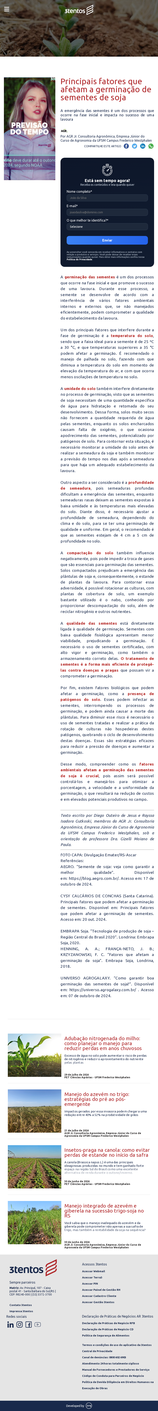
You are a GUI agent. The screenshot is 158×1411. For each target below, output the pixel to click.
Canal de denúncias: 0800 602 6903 (104, 1357)
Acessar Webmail (93, 1271)
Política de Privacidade (79, 259)
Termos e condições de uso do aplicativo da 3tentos (117, 1344)
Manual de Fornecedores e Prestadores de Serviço (116, 1369)
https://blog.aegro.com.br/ (93, 878)
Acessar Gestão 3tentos (98, 1302)
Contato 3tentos (20, 1305)
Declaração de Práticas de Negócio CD (108, 1329)
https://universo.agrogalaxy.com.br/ (102, 989)
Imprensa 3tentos (21, 1311)
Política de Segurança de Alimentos (105, 1335)
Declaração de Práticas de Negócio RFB (108, 1323)
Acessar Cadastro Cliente (99, 1295)
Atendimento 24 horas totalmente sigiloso (110, 1363)
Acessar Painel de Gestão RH (101, 1289)
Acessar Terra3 (92, 1277)
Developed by (75, 1405)
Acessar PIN (90, 1283)
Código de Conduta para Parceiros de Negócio (113, 1375)
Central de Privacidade (97, 1351)
